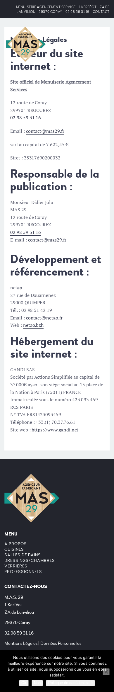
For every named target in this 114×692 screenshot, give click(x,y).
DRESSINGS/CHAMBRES (29, 560)
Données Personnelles (60, 643)
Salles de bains (22, 554)
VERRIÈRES (15, 566)
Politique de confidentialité (70, 683)
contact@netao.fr (44, 317)
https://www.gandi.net (55, 429)
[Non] (106, 671)
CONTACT (101, 12)
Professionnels (23, 571)
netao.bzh (33, 325)
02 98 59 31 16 (77, 12)
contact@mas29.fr (45, 131)
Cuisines (14, 549)
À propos (15, 543)
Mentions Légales (20, 643)
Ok (23, 683)
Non (37, 683)
